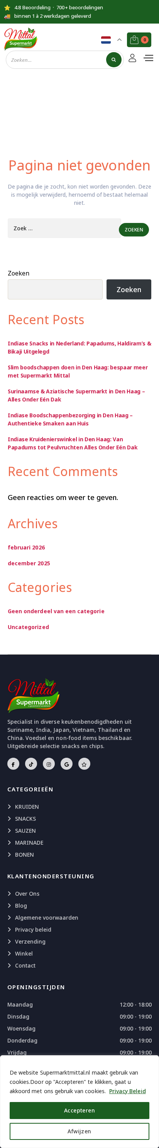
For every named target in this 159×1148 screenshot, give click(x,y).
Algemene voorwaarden (47, 917)
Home (67, 111)
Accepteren (79, 1110)
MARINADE (29, 842)
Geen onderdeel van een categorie (56, 611)
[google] (67, 764)
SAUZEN (25, 830)
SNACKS (25, 818)
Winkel (24, 953)
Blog (21, 905)
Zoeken (18, 273)
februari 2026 (26, 547)
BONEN (24, 854)
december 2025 (29, 563)
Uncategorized (28, 627)
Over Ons (27, 893)
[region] (79, 1101)
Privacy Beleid (127, 1091)
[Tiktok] (31, 764)
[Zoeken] (113, 59)
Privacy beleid (33, 929)
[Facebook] (13, 764)
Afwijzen (79, 1131)
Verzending (30, 941)
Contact (25, 965)
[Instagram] (49, 764)
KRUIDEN (27, 806)
